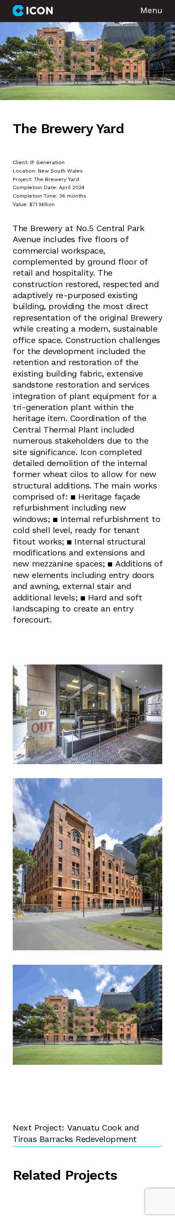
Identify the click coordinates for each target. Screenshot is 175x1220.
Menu (151, 11)
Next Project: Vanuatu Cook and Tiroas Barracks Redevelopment (75, 1134)
